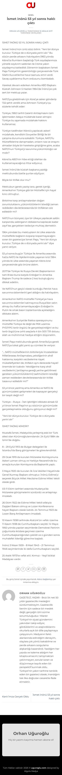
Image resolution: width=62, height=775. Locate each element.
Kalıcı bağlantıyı (44, 579)
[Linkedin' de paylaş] (44, 569)
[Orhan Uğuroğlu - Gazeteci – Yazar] (31, 5)
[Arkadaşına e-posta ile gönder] (33, 569)
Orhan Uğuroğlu (18, 31)
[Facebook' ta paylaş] (23, 569)
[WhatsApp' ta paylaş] (18, 569)
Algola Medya (31, 771)
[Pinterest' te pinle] (38, 569)
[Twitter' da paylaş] (28, 569)
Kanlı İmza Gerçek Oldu (15, 696)
